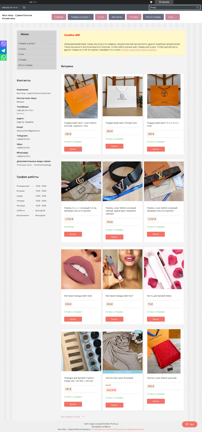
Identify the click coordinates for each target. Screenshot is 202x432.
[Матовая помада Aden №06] (81, 269)
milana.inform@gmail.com (28, 130)
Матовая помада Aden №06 (78, 295)
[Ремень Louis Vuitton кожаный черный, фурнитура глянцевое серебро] (122, 181)
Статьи (22, 48)
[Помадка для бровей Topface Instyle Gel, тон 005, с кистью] (81, 351)
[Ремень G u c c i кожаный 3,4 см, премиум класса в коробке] (81, 181)
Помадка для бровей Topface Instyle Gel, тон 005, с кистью (79, 379)
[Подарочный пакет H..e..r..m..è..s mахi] (164, 96)
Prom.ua (114, 423)
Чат (192, 424)
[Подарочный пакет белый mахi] (122, 96)
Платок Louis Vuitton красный (161, 377)
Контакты (117, 16)
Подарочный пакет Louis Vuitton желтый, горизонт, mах (80, 124)
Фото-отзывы (153, 16)
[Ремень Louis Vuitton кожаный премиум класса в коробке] (164, 181)
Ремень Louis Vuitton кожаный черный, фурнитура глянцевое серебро (121, 210)
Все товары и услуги (70, 416)
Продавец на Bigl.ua (101, 426)
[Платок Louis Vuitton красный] (164, 351)
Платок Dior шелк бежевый (119, 377)
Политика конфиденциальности (130, 429)
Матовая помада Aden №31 (119, 295)
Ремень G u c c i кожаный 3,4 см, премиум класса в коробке (80, 209)
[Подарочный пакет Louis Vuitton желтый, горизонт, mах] (81, 96)
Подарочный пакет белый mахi (121, 122)
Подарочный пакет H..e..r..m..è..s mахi (163, 124)
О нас (101, 16)
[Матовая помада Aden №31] (122, 269)
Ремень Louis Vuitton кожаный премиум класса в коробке (162, 209)
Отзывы (134, 16)
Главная (59, 16)
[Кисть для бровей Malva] (164, 269)
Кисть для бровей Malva (159, 295)
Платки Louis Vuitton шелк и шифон (138, 49)
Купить (73, 149)
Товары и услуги (79, 16)
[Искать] (197, 7)
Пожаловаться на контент (102, 429)
